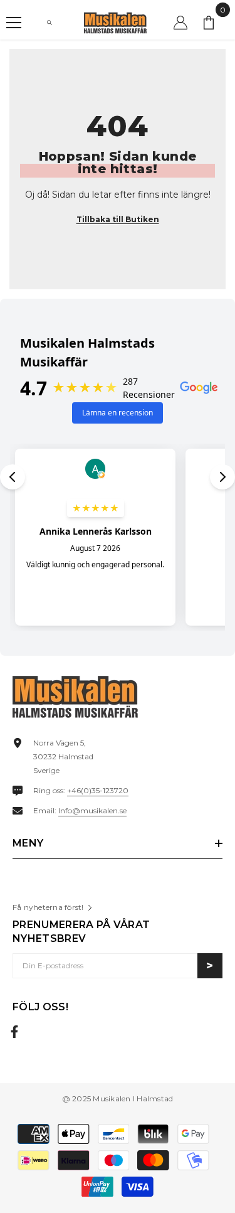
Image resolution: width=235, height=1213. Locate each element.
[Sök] (49, 22)
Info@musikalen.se (92, 810)
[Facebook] (14, 1032)
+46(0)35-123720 (97, 790)
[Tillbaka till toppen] (212, 1162)
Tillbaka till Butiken (117, 219)
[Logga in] (180, 22)
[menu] (13, 22)
